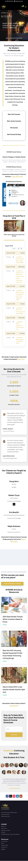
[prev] (18, 248)
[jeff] (14, 206)
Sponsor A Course (5, 830)
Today (13, 248)
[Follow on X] (14, 504)
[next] (21, 248)
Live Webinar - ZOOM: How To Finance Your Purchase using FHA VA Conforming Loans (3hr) (20, 276)
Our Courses (4, 841)
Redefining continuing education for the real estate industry (13, 25)
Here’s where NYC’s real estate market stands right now (14, 689)
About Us (3, 826)
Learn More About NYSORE (12, 583)
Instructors (4, 828)
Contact (3, 832)
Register (3, 849)
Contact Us (4, 847)
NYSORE (5, 624)
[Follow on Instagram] (14, 796)
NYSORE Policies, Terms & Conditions (10, 834)
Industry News (4, 845)
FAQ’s (2, 843)
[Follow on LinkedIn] (17, 796)
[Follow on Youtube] (20, 796)
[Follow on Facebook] (7, 796)
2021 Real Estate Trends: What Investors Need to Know (13, 619)
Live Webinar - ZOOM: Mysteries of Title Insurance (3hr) (20, 325)
